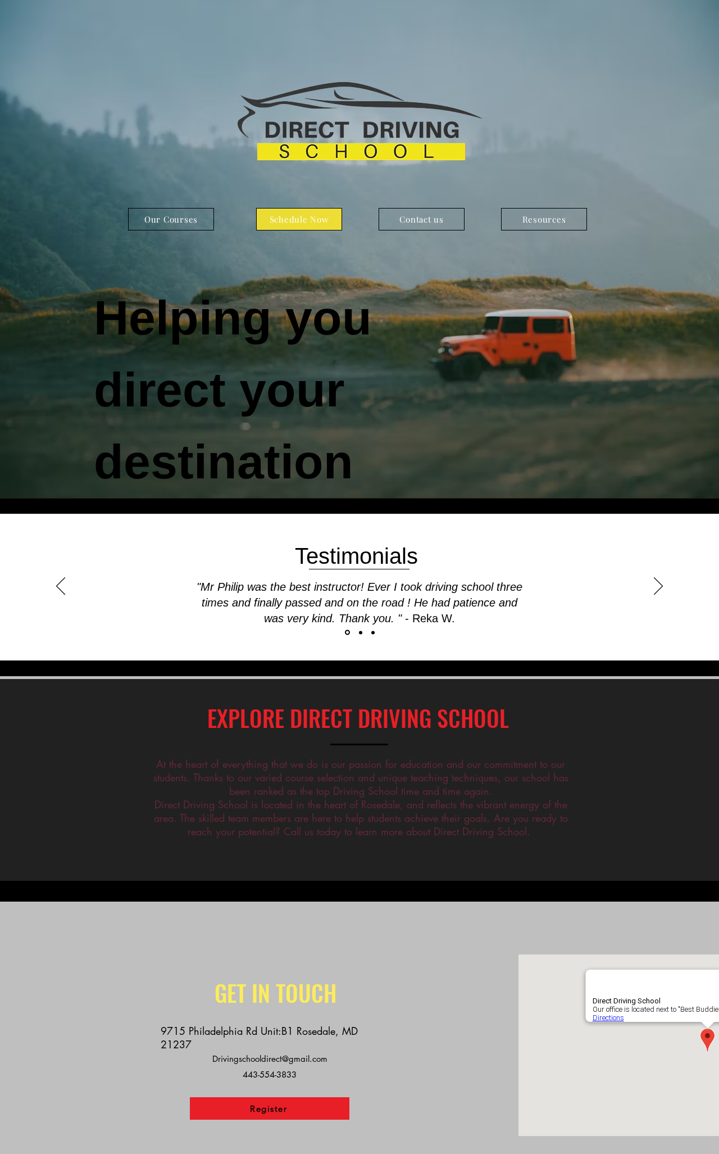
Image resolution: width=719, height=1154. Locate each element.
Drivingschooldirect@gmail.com (269, 1058)
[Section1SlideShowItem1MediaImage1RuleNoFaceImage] (346, 632)
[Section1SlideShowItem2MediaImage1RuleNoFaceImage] (359, 632)
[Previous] (60, 586)
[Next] (658, 586)
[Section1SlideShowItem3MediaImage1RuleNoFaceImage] (373, 632)
